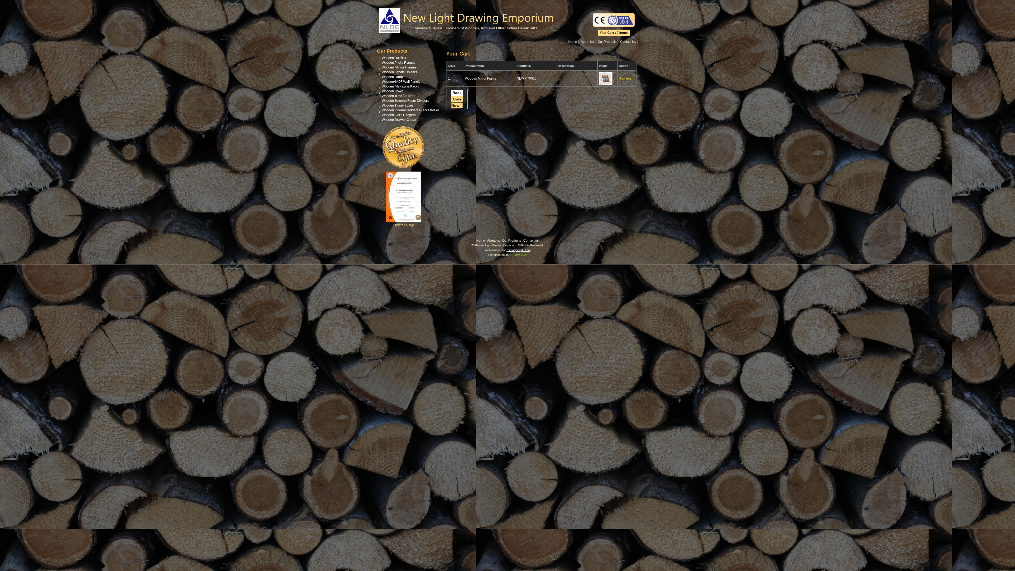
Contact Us (628, 42)
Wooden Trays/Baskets (398, 96)
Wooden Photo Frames (398, 63)
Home (572, 42)
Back (457, 93)
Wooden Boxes (392, 91)
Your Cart (607, 33)
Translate (614, 3)
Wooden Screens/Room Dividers (405, 101)
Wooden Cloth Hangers (399, 115)
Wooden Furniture (395, 58)
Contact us (531, 240)
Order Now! (457, 102)
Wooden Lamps (393, 77)
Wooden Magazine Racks (400, 87)
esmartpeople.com (518, 250)
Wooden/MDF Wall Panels (401, 82)
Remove (625, 78)
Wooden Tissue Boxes (397, 106)
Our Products (607, 42)
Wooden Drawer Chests (399, 120)
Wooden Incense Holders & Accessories (410, 110)
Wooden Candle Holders (399, 72)
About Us (587, 42)
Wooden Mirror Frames (399, 68)
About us (493, 240)
